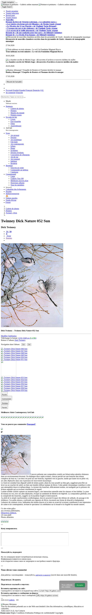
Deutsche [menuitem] (36, 90)
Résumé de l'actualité (14, 82)
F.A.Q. (12, 611)
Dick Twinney (20, 340)
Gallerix (12, 600)
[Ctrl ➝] (14, 377)
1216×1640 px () (27, 338)
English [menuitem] (16, 90)
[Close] (25, 97)
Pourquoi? (31, 424)
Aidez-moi (5, 611)
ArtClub (12, 129)
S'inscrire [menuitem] (19, 93)
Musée (11, 102)
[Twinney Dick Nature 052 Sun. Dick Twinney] (32, 327)
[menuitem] (42, 90)
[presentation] (48, 240)
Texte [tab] (8, 236)
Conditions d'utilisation (25, 613)
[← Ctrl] (14, 360)
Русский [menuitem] (9, 90)
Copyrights (59, 613)
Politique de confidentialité (44, 613)
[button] (12, 11)
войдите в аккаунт (43, 575)
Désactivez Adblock (8, 513)
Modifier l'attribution (9, 336)
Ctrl (23, 344)
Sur (16, 611)
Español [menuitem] (22, 90)
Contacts (21, 611)
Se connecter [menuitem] (10, 93)
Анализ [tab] (9, 238)
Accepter (80, 585)
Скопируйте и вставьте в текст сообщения (18, 595)
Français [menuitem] (29, 90)
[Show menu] (16, 2)
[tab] (9, 232)
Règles (13, 613)
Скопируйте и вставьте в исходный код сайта (19, 591)
